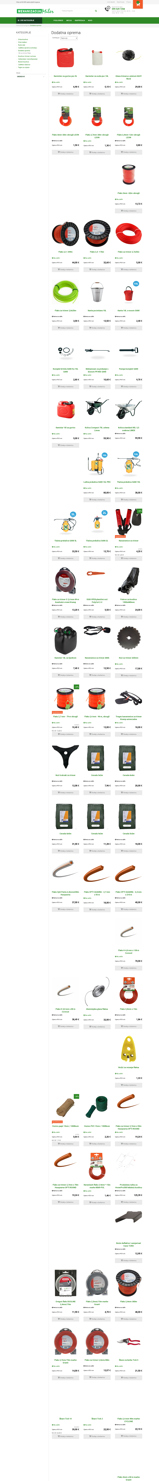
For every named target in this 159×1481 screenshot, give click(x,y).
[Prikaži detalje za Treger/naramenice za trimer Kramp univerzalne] (128, 698)
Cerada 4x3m (97, 833)
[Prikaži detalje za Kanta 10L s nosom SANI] (128, 292)
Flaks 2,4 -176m (97, 252)
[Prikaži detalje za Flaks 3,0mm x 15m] (128, 990)
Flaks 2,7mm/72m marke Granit (65, 1361)
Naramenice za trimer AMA (97, 658)
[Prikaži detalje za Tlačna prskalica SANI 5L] (65, 522)
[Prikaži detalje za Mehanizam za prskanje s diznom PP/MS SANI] (97, 350)
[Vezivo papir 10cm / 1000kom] (65, 1108)
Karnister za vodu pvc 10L (97, 76)
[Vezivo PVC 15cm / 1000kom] (97, 1107)
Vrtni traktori (22, 42)
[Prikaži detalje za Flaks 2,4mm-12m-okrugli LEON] (128, 116)
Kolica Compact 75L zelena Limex (97, 428)
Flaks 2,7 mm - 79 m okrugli (65, 716)
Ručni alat (21, 45)
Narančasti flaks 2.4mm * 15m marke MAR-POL (97, 1186)
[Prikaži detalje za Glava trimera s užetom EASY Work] (128, 55)
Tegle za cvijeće (23, 67)
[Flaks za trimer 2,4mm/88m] (97, 1341)
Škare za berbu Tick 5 (128, 1360)
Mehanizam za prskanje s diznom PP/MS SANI (97, 370)
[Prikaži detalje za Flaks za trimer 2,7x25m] (128, 233)
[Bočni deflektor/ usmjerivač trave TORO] (128, 1217)
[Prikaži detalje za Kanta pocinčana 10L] (97, 292)
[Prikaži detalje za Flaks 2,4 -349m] (65, 233)
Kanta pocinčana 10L (97, 310)
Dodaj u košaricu (66, 94)
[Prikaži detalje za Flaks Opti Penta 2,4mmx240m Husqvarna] (65, 869)
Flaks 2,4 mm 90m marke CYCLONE (128, 1420)
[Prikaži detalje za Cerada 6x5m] (65, 816)
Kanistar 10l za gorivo (65, 427)
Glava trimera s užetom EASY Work (129, 77)
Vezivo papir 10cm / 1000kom (65, 1126)
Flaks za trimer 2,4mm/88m (97, 1360)
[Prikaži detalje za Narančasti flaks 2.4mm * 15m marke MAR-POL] (97, 1166)
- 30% (139, 511)
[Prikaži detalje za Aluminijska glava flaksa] (97, 991)
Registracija (120, 2)
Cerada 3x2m (97, 775)
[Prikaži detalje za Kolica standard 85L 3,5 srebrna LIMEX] (128, 409)
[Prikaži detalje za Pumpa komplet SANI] (128, 350)
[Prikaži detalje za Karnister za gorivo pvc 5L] (65, 57)
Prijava (128, 2)
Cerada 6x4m (129, 775)
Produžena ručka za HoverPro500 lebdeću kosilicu (128, 1186)
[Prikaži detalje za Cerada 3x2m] (97, 757)
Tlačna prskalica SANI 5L (65, 541)
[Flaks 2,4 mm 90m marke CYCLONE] (128, 1400)
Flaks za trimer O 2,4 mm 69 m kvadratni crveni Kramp (65, 600)
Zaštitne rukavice (24, 64)
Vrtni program (25, 25)
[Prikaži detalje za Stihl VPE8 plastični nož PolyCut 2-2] (97, 574)
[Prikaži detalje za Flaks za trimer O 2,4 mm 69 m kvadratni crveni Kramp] (65, 580)
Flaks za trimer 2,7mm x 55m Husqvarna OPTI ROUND (128, 1127)
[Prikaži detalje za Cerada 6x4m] (128, 757)
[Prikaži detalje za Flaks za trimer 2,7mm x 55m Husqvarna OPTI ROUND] (128, 1101)
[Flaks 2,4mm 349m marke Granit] (128, 1283)
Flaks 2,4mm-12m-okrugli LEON (128, 136)
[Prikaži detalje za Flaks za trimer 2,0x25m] (65, 292)
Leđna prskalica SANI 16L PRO (97, 482)
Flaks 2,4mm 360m (128, 1301)
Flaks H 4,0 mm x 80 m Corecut (65, 1010)
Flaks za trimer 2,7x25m (128, 252)
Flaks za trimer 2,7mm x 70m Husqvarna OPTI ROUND (65, 1186)
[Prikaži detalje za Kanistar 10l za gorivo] (65, 409)
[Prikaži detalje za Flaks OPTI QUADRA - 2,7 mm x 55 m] (97, 873)
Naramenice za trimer (128, 541)
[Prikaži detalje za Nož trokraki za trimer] (65, 756)
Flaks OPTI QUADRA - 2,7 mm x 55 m (97, 893)
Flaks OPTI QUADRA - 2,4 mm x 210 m (129, 893)
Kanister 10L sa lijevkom (65, 658)
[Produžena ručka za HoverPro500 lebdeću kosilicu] (128, 1162)
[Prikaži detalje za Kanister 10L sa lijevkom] (65, 640)
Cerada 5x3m (129, 833)
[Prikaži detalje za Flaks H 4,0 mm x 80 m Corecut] (65, 990)
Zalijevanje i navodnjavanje (27, 59)
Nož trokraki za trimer (65, 775)
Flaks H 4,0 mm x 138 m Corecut (128, 951)
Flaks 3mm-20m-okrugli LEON (65, 135)
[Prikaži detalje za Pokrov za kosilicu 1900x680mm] (128, 580)
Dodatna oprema (24, 50)
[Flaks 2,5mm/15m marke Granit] (97, 1283)
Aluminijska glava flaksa (97, 1009)
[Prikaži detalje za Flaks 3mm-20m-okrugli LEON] (65, 116)
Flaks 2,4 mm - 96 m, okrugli (97, 716)
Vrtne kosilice (23, 39)
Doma (18, 25)
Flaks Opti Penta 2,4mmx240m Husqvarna (65, 893)
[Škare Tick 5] (128, 1341)
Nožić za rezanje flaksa (128, 1067)
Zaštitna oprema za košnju (27, 48)
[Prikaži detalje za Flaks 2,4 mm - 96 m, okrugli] (97, 699)
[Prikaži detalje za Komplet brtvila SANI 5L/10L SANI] (65, 350)
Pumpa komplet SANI (128, 369)
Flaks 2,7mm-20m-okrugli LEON (97, 136)
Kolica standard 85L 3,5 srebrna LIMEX (128, 428)
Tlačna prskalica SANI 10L (128, 482)
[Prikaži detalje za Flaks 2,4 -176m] (97, 233)
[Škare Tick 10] (65, 1400)
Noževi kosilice (23, 62)
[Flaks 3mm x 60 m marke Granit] (128, 1458)
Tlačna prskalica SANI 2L (97, 541)
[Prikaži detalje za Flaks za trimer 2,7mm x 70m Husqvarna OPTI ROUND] (65, 1160)
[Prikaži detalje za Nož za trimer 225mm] (128, 638)
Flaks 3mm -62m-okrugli (129, 193)
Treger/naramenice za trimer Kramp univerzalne (129, 717)
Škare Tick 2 (97, 1419)
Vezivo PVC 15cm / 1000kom (97, 1126)
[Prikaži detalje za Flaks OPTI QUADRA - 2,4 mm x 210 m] (128, 873)
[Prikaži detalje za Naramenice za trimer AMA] (97, 630)
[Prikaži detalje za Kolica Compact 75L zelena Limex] (97, 407)
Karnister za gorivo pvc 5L (65, 76)
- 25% (76, 1389)
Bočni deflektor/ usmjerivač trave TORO (128, 1244)
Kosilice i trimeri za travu (27, 56)
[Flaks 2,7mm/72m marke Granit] (65, 1341)
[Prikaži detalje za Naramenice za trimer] (128, 522)
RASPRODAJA (120, 536)
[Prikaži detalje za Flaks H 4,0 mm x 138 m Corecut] (128, 931)
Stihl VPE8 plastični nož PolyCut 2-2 (97, 600)
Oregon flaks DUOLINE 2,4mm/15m (65, 1302)
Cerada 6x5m (65, 833)
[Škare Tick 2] (97, 1400)
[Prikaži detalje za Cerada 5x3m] (128, 816)
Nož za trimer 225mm (128, 658)
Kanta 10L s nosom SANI (129, 310)
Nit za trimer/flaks (25, 53)
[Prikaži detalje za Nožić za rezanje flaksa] (128, 1049)
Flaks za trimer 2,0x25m (65, 310)
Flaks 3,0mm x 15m (128, 1009)
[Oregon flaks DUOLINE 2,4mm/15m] (65, 1283)
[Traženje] (96, 10)
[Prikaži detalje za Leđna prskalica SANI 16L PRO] (97, 463)
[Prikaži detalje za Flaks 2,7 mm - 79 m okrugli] (65, 699)
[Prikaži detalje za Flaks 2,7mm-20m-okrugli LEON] (97, 116)
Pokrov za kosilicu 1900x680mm (128, 600)
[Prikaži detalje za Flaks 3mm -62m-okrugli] (128, 174)
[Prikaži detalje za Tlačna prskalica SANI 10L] (128, 463)
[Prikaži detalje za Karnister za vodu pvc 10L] (97, 57)
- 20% (76, 687)
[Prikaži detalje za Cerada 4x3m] (97, 816)
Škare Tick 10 (65, 1419)
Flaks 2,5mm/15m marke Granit (97, 1302)
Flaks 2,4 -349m (66, 252)
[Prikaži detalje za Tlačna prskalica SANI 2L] (97, 522)
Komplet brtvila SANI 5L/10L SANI (65, 370)
